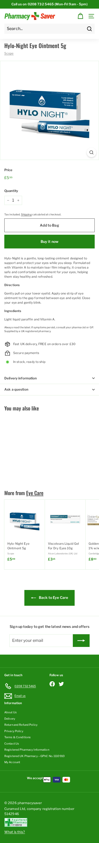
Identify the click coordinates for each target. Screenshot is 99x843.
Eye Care (34, 493)
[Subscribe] (81, 640)
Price (8, 170)
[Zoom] (91, 152)
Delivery (9, 718)
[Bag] (80, 16)
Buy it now (49, 241)
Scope (9, 53)
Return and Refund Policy (21, 725)
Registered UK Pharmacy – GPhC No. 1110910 (34, 756)
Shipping (26, 214)
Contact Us (11, 743)
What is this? (14, 832)
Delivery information (20, 378)
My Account (12, 762)
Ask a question (16, 389)
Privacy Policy (13, 731)
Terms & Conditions (17, 737)
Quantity (11, 191)
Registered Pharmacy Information (26, 749)
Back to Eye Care (53, 597)
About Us (10, 712)
